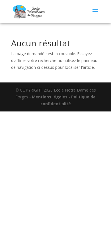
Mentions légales (49, 97)
